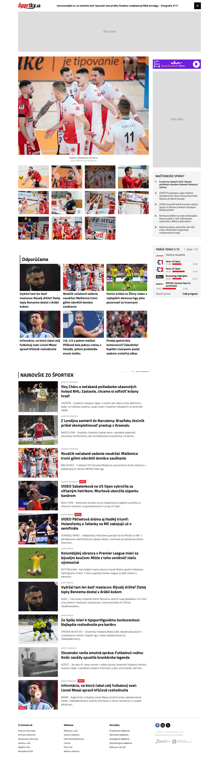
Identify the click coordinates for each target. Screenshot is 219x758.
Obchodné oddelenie (119, 734)
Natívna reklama (71, 751)
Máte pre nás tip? (118, 747)
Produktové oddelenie (120, 730)
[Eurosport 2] (160, 269)
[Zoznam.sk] (163, 742)
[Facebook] (157, 725)
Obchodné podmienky (74, 739)
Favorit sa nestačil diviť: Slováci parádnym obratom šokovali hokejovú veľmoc (178, 184)
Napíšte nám (24, 747)
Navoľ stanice (163, 294)
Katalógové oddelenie (119, 739)
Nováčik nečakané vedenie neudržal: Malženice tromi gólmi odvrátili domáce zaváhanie (99, 455)
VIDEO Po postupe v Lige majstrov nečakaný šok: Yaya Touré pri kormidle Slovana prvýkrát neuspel (178, 195)
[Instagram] (162, 725)
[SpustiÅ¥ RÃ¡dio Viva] (176, 62)
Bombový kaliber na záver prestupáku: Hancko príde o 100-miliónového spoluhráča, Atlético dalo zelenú (178, 218)
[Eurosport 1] (160, 262)
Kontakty (115, 725)
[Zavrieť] (197, 5)
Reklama (68, 725)
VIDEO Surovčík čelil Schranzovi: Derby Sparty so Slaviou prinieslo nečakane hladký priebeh (178, 207)
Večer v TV (192, 249)
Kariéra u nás (24, 743)
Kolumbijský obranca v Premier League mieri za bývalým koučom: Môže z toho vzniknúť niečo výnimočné (99, 558)
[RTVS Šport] (160, 256)
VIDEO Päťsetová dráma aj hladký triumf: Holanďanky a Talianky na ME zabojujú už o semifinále (96, 524)
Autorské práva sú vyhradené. (169, 735)
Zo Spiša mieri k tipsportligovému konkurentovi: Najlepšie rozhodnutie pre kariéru (100, 622)
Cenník (67, 743)
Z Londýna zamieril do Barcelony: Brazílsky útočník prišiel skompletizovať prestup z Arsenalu (102, 423)
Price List (68, 747)
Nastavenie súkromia (28, 739)
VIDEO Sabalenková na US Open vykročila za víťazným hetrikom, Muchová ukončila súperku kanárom (99, 491)
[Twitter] (168, 725)
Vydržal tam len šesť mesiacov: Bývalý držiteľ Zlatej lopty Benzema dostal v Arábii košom (103, 589)
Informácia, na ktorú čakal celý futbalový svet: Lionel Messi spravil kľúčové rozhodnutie (99, 687)
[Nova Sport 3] (160, 277)
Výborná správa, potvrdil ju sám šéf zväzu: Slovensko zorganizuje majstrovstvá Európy (176, 229)
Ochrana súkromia (26, 734)
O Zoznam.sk (25, 725)
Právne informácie (26, 730)
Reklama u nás (71, 730)
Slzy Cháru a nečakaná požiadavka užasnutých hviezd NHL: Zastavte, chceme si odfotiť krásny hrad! (100, 391)
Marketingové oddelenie (121, 743)
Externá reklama (71, 734)
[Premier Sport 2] (160, 284)
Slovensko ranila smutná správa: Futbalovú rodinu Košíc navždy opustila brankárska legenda (102, 655)
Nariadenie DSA (25, 751)
